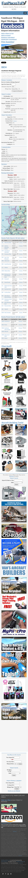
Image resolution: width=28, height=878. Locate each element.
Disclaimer (20, 855)
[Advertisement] (14, 735)
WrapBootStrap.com (20, 861)
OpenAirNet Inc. (4, 861)
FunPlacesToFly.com (5, 860)
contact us (20, 863)
